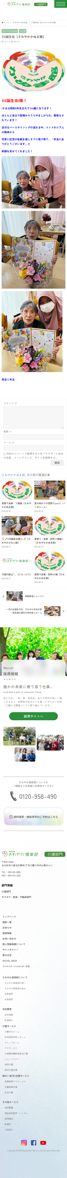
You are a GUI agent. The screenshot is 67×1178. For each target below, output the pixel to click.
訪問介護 (9, 1064)
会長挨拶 (9, 993)
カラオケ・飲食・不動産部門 (16, 897)
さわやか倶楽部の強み (15, 988)
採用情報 (7, 933)
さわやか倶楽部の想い (15, 982)
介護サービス (9, 1026)
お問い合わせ (9, 938)
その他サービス (10, 1102)
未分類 (22, 31)
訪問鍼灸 (9, 1118)
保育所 (8, 1124)
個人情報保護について (13, 944)
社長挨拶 (9, 999)
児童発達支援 (11, 1086)
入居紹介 (9, 1129)
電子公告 (7, 955)
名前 (7, 431)
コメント (10, 403)
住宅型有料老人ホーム (15, 1037)
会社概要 (7, 1009)
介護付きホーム (12, 1031)
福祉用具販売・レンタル (16, 1113)
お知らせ (7, 927)
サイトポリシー (10, 949)
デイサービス (11, 1048)
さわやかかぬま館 (10, 31)
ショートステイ (12, 1059)
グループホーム (12, 1042)
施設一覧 (7, 922)
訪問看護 (9, 1107)
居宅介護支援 (11, 1069)
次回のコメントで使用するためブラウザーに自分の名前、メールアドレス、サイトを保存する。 (33, 456)
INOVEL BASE (9, 960)
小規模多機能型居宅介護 (16, 1053)
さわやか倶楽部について (14, 977)
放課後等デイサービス (15, 1081)
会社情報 (9, 1014)
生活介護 (9, 1092)
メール (8, 442)
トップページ (9, 916)
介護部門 (6, 891)
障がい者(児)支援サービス (15, 1075)
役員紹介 (9, 1020)
